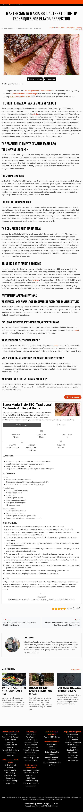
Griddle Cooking (31, 760)
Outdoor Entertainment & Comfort (52, 752)
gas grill (76, 330)
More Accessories (51, 741)
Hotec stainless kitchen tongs (25, 93)
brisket (36, 280)
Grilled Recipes (31, 745)
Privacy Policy (35, 806)
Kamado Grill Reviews (10, 750)
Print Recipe (50, 79)
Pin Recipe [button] (62, 425)
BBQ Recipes (31, 732)
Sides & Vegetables (31, 758)
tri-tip (35, 114)
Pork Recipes (31, 737)
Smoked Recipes (31, 747)
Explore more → (75, 670)
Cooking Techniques (77, 29)
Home (52, 28)
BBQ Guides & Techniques (64, 28)
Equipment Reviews (10, 732)
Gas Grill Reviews (10, 734)
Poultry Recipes (31, 739)
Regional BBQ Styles (52, 737)
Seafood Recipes (31, 742)
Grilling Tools (73, 737)
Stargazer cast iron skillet (20, 96)
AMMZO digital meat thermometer (37, 90)
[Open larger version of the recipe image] (67, 409)
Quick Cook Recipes (31, 750)
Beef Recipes (31, 734)
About (27, 806)
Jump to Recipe (36, 79)
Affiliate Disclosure (51, 806)
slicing (55, 345)
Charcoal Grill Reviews (10, 737)
